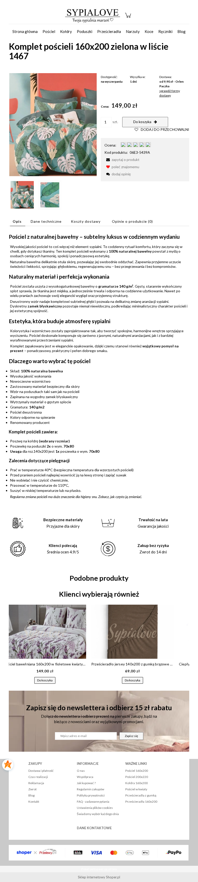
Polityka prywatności (91, 795)
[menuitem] (25, 31)
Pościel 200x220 (136, 777)
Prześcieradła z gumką (140, 795)
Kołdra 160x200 (136, 783)
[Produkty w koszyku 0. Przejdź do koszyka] (129, 18)
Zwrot (32, 789)
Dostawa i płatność (41, 771)
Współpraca (85, 777)
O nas (81, 771)
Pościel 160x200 (136, 771)
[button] (121, 159)
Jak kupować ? (86, 783)
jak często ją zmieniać (125, 496)
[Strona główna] (92, 15)
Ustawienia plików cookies (95, 808)
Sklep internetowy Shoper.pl (99, 877)
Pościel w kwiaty (136, 789)
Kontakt (33, 801)
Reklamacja (36, 783)
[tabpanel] (99, 366)
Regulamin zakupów (90, 789)
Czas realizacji (38, 777)
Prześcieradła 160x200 (141, 801)
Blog (31, 795)
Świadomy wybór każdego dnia (98, 814)
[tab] (18, 221)
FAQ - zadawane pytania (93, 801)
